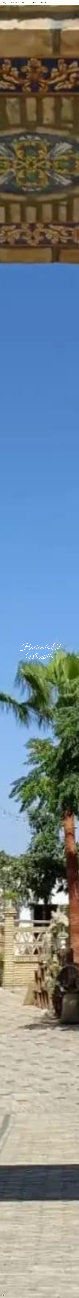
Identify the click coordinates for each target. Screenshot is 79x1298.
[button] (76, 2)
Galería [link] (52, 3)
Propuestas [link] (60, 3)
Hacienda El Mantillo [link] (40, 3)
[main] (39, 652)
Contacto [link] (70, 3)
